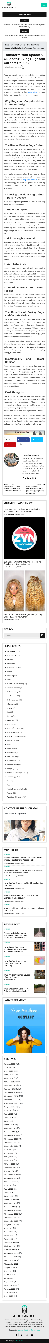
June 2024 (9, 1153)
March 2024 (10, 1164)
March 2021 (10, 1285)
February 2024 (11, 1168)
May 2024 (9, 1157)
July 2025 (8, 1110)
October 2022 (10, 1218)
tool (10, 781)
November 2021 (11, 1257)
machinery (12, 753)
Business (24, 20)
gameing (12, 720)
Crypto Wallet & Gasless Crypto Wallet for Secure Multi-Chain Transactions (22, 510)
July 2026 (8, 1068)
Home (7, 45)
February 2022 (11, 1246)
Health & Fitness (15, 728)
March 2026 (10, 1082)
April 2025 (9, 1121)
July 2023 (8, 1185)
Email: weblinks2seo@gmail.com (15, 814)
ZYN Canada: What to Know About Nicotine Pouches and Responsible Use (22, 563)
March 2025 (10, 1125)
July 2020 (8, 1293)
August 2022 (10, 1225)
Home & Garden (15, 732)
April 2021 (9, 1282)
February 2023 (11, 1203)
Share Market (14, 765)
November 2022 (11, 1214)
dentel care (13, 696)
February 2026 (11, 1085)
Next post (40, 485)
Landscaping (13, 740)
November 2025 (11, 1096)
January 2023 (10, 1207)
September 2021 (11, 1264)
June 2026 (9, 1071)
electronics (12, 704)
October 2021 (10, 1260)
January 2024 (10, 1171)
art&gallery (13, 651)
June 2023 (9, 1189)
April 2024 (9, 1160)
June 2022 (9, 1232)
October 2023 (10, 1182)
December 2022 (11, 1210)
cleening (12, 676)
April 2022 (9, 1239)
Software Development (17, 773)
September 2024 (11, 1146)
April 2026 (9, 1078)
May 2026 (9, 1075)
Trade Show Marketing (17, 789)
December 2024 (11, 1135)
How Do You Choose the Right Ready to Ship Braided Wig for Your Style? (23, 615)
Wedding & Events (18, 45)
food (10, 712)
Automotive (13, 655)
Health (11, 724)
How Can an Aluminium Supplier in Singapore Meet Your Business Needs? (23, 871)
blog (11, 664)
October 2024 (10, 1143)
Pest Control (13, 757)
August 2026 (10, 1064)
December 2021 (11, 1253)
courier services (14, 688)
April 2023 (9, 1196)
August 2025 (10, 1107)
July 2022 (8, 1228)
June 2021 (9, 1275)
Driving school (14, 700)
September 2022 (11, 1221)
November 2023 (11, 1178)
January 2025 (10, 1132)
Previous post (10, 485)
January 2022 (10, 1250)
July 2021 (8, 1271)
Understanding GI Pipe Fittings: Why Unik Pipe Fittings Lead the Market (12, 488)
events (11, 708)
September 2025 (11, 1103)
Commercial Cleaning (17, 684)
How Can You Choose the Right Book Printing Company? (23, 884)
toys (10, 785)
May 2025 (9, 1118)
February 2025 (11, 1128)
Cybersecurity (14, 692)
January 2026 (10, 1089)
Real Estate (13, 761)
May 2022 (9, 1235)
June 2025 (9, 1114)
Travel (11, 793)
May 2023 (9, 1193)
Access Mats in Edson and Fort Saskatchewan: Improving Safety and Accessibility (24, 858)
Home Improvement (16, 736)
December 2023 (11, 1175)
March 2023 (10, 1200)
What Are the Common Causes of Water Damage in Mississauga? (21, 896)
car (9, 672)
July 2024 (8, 1150)
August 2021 (10, 1268)
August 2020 (10, 1289)
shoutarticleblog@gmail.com (29, 1330)
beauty (11, 659)
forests (11, 716)
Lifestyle (12, 749)
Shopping (12, 769)
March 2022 (10, 1243)
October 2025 (10, 1100)
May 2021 (9, 1278)
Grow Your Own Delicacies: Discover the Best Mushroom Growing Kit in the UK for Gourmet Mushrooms (35, 490)
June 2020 (9, 1296)
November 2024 (11, 1139)
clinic (10, 680)
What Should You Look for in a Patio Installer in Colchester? (24, 909)
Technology (13, 777)
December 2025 (11, 1093)
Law (10, 744)
